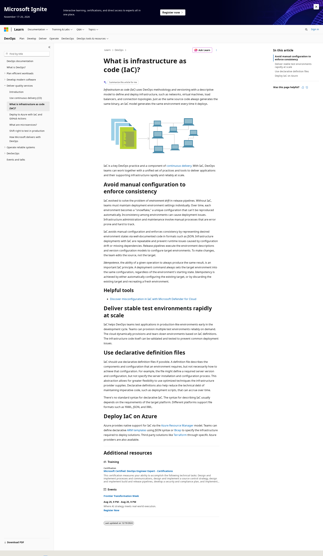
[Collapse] (49, 47)
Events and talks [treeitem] (16, 159)
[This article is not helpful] (307, 87)
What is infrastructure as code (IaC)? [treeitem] (26, 106)
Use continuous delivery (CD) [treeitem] (25, 98)
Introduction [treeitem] (16, 91)
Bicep (177, 430)
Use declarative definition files (292, 71)
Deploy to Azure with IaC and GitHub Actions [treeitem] (25, 116)
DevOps (119, 50)
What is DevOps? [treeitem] (16, 67)
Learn (107, 50)
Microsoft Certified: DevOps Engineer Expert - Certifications (138, 471)
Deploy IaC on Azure (286, 75)
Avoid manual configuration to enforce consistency (293, 58)
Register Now (111, 510)
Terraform (180, 435)
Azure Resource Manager (177, 425)
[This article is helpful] (303, 87)
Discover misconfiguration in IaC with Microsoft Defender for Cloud (153, 299)
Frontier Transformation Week (121, 496)
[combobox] (27, 54)
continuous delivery (179, 166)
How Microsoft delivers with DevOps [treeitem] (25, 139)
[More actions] (216, 50)
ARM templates (136, 430)
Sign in (315, 29)
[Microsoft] (6, 29)
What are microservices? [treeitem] (23, 124)
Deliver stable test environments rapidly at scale (293, 65)
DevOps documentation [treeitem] (20, 61)
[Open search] (306, 29)
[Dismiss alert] (316, 6)
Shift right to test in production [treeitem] (27, 130)
